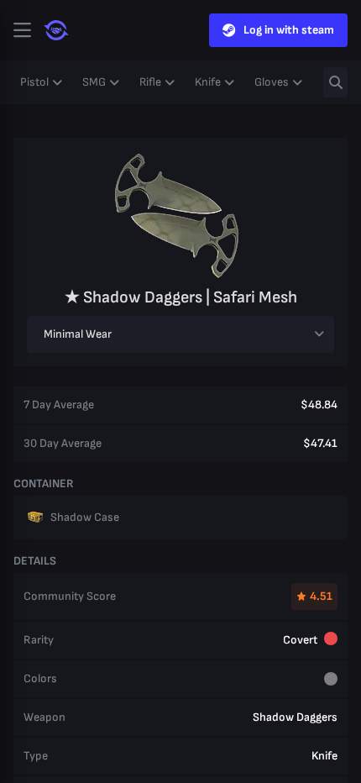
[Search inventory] (335, 82)
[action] (21, 30)
